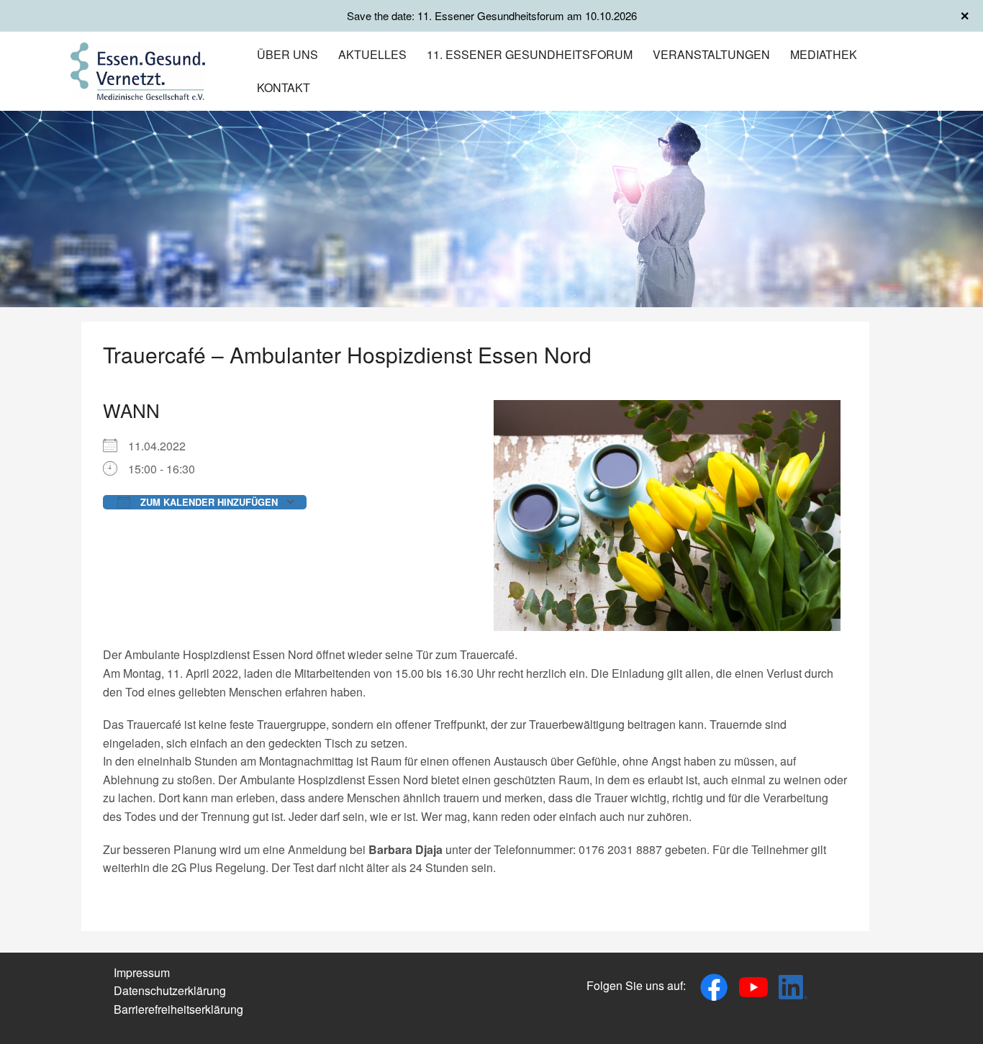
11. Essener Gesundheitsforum (530, 54)
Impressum (142, 972)
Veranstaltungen (711, 54)
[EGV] (138, 69)
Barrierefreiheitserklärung (178, 1009)
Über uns (287, 54)
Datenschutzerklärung (170, 990)
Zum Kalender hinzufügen (207, 502)
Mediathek (823, 54)
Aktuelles (372, 54)
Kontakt (283, 87)
